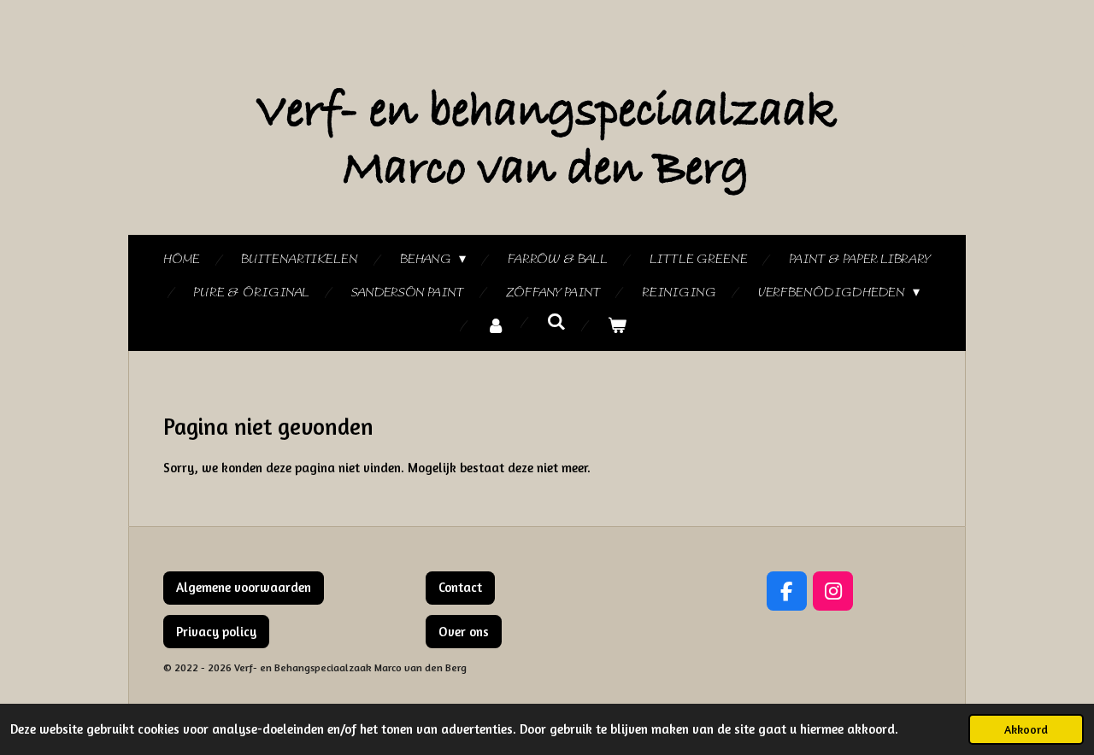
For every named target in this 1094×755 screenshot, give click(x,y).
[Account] (495, 326)
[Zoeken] (556, 323)
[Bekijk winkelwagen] (617, 326)
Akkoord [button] (1026, 729)
